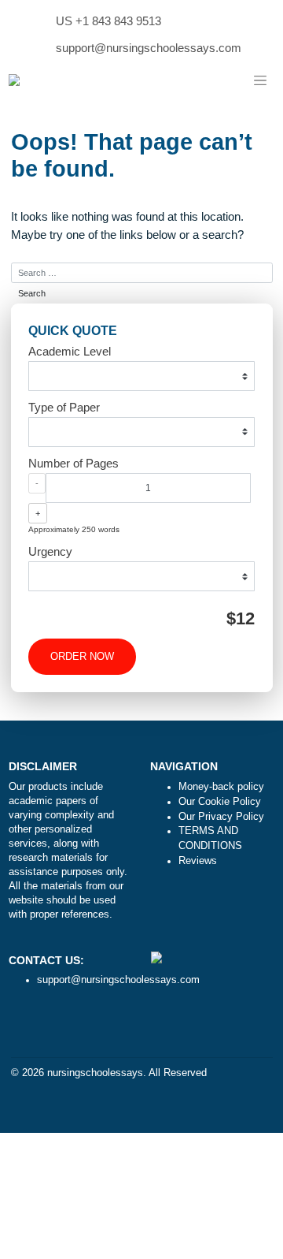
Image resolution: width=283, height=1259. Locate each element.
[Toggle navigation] (260, 81)
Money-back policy (221, 786)
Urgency (50, 551)
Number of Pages (73, 463)
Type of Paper (64, 407)
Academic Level (69, 351)
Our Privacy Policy (221, 816)
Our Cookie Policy (219, 801)
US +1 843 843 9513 (108, 21)
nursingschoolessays (95, 1072)
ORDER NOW (82, 656)
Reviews (197, 860)
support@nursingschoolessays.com (148, 47)
